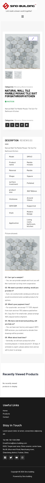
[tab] (12, 140)
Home (5, 411)
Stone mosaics (27, 87)
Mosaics (17, 87)
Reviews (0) (26, 140)
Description (12, 140)
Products (6, 414)
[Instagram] (22, 457)
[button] (22, 16)
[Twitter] (11, 457)
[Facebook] (5, 457)
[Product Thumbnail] (33, 38)
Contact (6, 417)
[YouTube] (16, 457)
